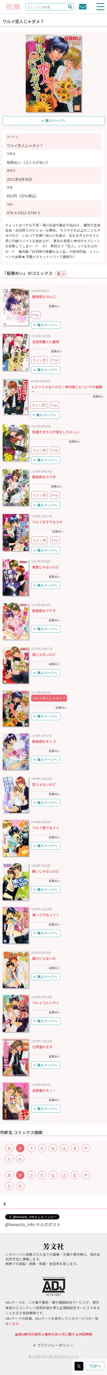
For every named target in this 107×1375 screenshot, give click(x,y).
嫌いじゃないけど (45, 871)
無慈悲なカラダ (44, 476)
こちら (14, 1323)
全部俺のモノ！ (44, 1090)
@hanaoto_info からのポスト (33, 1224)
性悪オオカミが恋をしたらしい (55, 431)
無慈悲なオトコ (44, 741)
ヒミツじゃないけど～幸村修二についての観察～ (66, 389)
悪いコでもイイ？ (45, 914)
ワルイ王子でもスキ (47, 521)
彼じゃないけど (44, 654)
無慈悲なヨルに (44, 296)
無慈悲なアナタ (44, 610)
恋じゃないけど (44, 784)
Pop (36, 314)
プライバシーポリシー (55, 1345)
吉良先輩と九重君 (45, 341)
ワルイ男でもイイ (45, 827)
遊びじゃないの (44, 958)
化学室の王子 (42, 1046)
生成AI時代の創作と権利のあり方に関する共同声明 (53, 1334)
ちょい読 (39, 359)
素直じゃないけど (45, 567)
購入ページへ (55, 120)
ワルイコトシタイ (45, 1002)
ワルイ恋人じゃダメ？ (49, 698)
